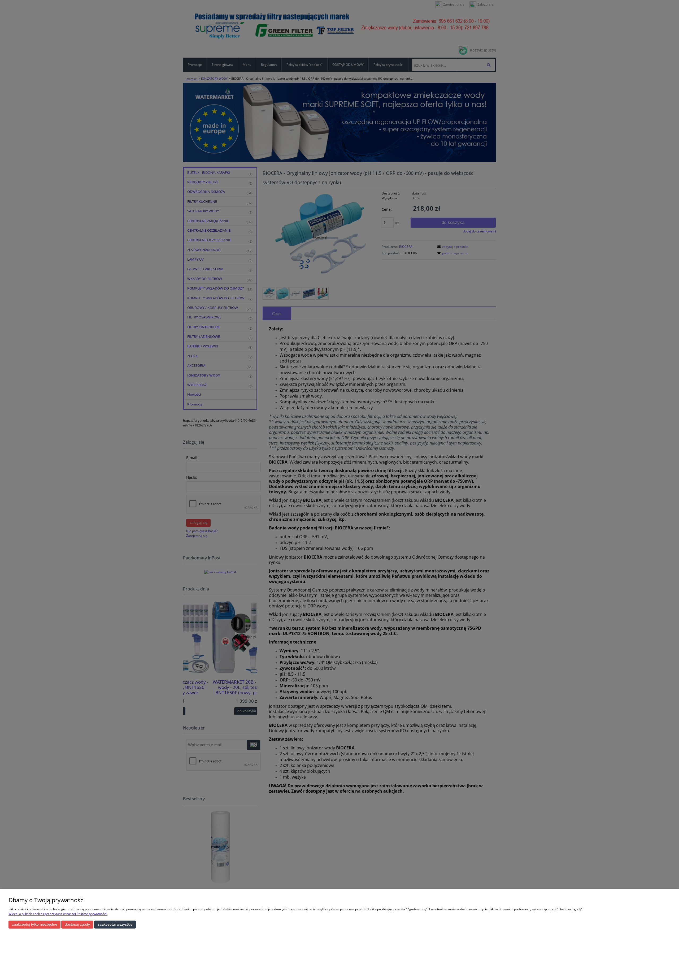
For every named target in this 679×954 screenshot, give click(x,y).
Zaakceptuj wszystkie (115, 924)
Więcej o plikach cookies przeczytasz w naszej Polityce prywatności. (57, 914)
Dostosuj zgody (77, 924)
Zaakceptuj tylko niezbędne (34, 924)
